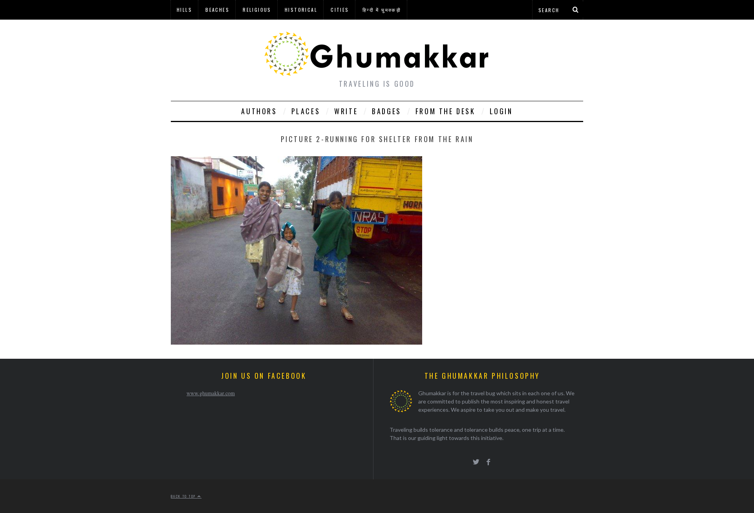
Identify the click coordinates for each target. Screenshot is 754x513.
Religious (257, 9)
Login (501, 111)
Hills (184, 9)
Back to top (184, 496)
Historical (301, 9)
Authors (259, 111)
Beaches (217, 9)
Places (305, 111)
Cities (340, 9)
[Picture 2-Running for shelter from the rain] (296, 342)
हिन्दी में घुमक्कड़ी (381, 9)
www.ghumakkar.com (211, 393)
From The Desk (445, 111)
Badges (386, 111)
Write (346, 111)
